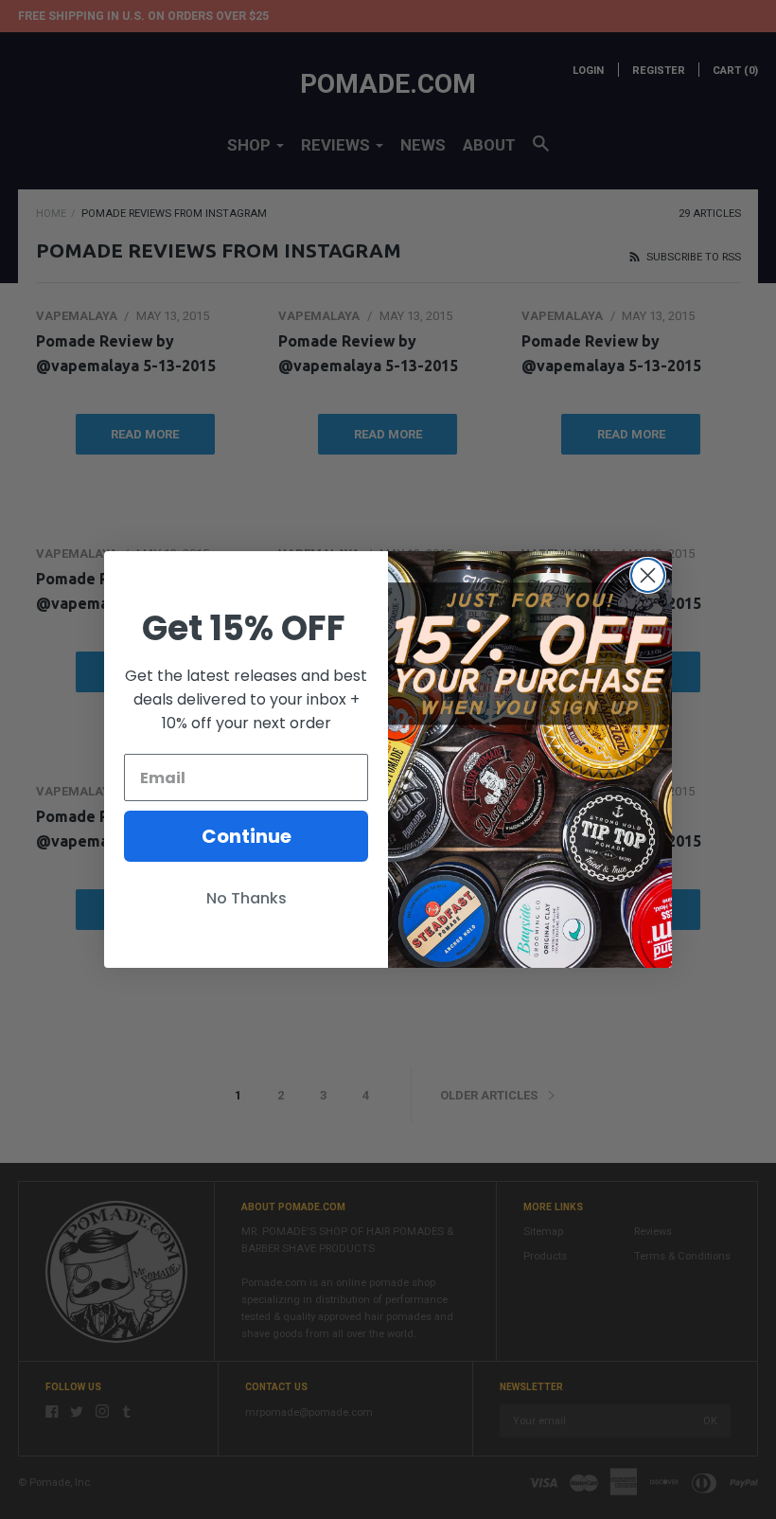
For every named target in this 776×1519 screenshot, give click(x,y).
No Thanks (246, 898)
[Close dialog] (647, 575)
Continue (246, 836)
